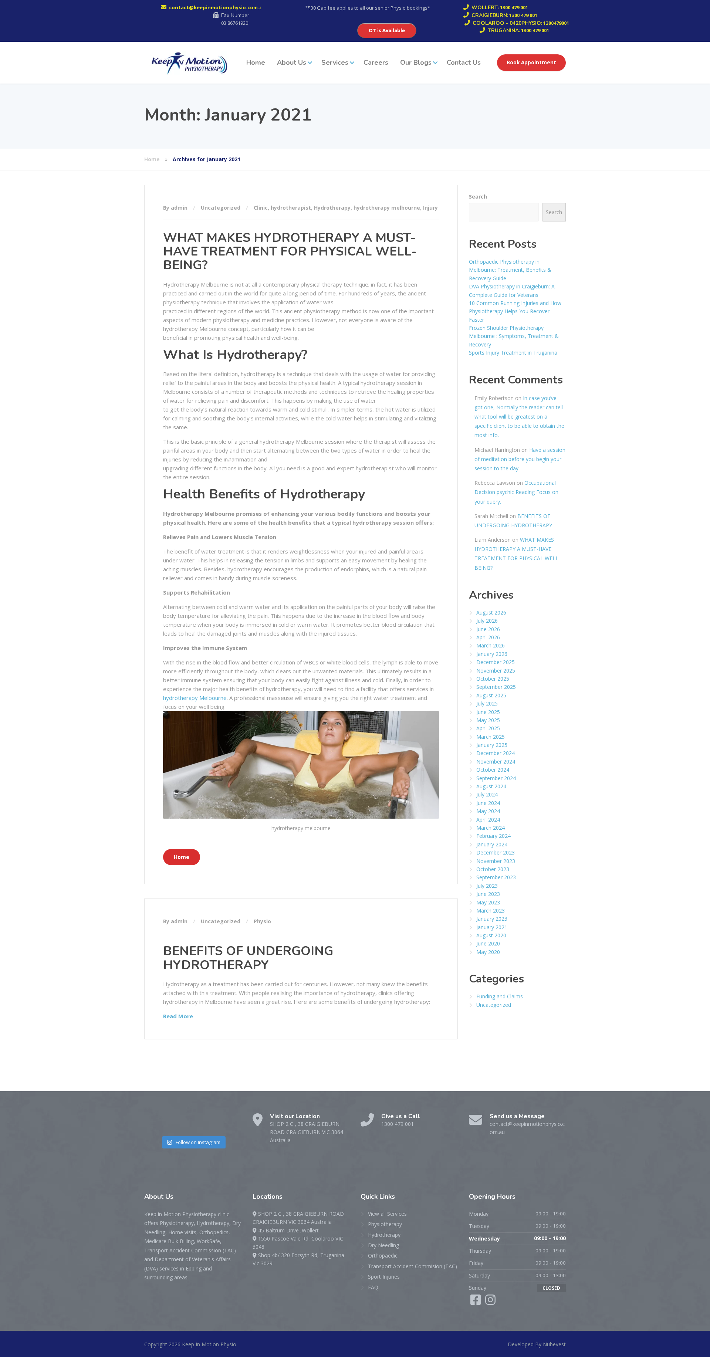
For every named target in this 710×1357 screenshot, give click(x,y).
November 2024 (495, 761)
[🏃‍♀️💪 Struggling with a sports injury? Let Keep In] (180, 1124)
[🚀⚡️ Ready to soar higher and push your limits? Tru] (155, 1124)
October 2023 (492, 869)
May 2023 (488, 902)
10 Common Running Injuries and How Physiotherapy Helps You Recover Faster (515, 311)
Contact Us (464, 62)
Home (255, 62)
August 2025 (491, 695)
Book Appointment (531, 62)
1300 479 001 (397, 1123)
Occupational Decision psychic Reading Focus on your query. (516, 492)
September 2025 (496, 686)
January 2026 (491, 653)
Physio (262, 921)
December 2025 (495, 662)
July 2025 (487, 703)
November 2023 (495, 860)
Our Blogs (416, 62)
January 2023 (491, 918)
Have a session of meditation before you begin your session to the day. (519, 459)
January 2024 (491, 844)
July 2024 (487, 794)
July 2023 (487, 885)
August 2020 (491, 935)
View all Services (387, 1213)
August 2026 (491, 612)
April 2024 (488, 819)
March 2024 (490, 827)
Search (478, 196)
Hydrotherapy (332, 207)
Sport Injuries (384, 1276)
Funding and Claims (499, 996)
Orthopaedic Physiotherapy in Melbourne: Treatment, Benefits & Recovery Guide (510, 270)
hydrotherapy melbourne (387, 207)
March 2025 (490, 736)
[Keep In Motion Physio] (188, 63)
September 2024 (496, 778)
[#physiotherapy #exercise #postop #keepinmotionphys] (230, 1124)
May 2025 (488, 720)
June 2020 (488, 943)
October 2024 (492, 769)
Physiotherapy (385, 1224)
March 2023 (490, 910)
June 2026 (488, 629)
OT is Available (387, 30)
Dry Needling (383, 1245)
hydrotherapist (291, 207)
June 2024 (488, 802)
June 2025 (488, 711)
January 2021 (491, 927)
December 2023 (495, 852)
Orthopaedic (383, 1255)
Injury (430, 207)
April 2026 (488, 637)
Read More (178, 1016)
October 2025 (492, 678)
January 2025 (491, 744)
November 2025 (495, 670)
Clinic (261, 207)
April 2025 (488, 728)
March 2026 (490, 645)
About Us (291, 62)
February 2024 (493, 835)
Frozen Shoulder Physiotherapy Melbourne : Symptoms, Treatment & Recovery (514, 336)
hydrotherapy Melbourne (195, 697)
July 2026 (487, 620)
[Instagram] (490, 1302)
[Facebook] (476, 1302)
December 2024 (495, 753)
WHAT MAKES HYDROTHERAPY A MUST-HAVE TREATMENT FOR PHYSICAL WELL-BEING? (290, 251)
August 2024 (491, 786)
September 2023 (496, 877)
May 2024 (488, 811)
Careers (376, 62)
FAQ (373, 1287)
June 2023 (488, 893)
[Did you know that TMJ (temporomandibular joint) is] (205, 1124)
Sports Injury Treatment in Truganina (513, 352)
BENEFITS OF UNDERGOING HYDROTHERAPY (248, 958)
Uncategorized (220, 207)
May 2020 (488, 951)
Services (334, 62)
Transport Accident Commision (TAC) (412, 1266)
